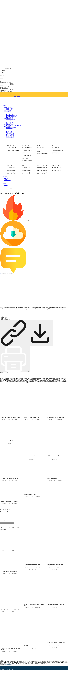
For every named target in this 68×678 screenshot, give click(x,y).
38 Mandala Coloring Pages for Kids (13, 150)
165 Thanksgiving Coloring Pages (57, 150)
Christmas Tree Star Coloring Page (9, 478)
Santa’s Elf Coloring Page (7, 440)
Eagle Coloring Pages (9, 131)
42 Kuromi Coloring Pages (26, 170)
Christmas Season (25, 144)
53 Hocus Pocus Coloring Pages (42, 172)
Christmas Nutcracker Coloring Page (55, 417)
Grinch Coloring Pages (10, 121)
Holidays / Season (55, 144)
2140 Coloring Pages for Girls (56, 168)
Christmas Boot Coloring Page (8, 548)
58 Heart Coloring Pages (11, 145)
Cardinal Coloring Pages (10, 135)
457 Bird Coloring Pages (11, 167)
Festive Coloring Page (52, 478)
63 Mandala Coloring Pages (11, 147)
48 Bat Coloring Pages (10, 165)
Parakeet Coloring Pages (10, 132)
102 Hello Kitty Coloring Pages (27, 168)
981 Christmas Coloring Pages (27, 147)
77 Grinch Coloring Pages (26, 152)
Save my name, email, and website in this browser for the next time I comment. (13, 527)
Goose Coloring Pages (9, 138)
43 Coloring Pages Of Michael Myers (43, 165)
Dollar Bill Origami (7, 180)
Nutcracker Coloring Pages (10, 123)
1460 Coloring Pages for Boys (56, 167)
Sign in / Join (5, 65)
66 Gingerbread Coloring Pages (27, 150)
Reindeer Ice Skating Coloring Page (55, 604)
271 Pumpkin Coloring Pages (41, 173)
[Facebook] (2, 375)
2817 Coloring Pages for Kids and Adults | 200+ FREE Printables (42, 149)
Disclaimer (4, 666)
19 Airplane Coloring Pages (41, 145)
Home (3, 101)
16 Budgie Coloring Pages (11, 170)
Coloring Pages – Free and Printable (14, 125)
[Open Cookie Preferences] (7, 677)
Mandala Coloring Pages (8, 107)
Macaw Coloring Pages (10, 137)
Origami (5, 179)
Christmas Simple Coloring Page (31, 417)
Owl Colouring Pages (9, 130)
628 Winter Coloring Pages (56, 153)
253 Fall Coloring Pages (55, 147)
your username (12, 76)
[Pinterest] (9, 375)
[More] (16, 375)
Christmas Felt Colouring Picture (9, 571)
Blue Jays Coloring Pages (10, 136)
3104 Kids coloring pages (41, 151)
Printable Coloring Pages (11, 116)
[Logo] (4, 98)
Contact (4, 72)
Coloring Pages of (8, 124)
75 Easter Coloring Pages (56, 145)
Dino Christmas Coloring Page (31, 455)
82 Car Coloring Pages (40, 147)
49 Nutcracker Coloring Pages (27, 153)
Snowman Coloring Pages (10, 119)
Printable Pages (11, 115)
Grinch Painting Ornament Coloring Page (11, 417)
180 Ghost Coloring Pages (41, 168)
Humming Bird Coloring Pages (11, 127)
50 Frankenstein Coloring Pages (42, 167)
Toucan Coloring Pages (10, 133)
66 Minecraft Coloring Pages (26, 173)
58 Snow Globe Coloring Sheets (27, 158)
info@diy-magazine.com (8, 664)
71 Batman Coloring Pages (26, 165)
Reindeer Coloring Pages (10, 122)
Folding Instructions (5, 176)
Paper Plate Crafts (7, 185)
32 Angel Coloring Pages (26, 145)
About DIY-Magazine (6, 68)
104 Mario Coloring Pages (26, 172)
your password (12, 77)
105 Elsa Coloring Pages (26, 167)
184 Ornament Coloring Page (56, 170)
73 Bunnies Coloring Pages (11, 172)
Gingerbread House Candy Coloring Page (11, 609)
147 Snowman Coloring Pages (27, 160)
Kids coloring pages (7, 111)
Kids (38, 144)
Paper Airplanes (6, 178)
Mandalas (9, 108)
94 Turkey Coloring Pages (56, 152)
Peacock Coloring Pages (10, 134)
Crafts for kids (4, 183)
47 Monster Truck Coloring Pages (42, 153)
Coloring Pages (4, 105)
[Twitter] (5, 375)
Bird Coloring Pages (7, 126)
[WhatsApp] (12, 375)
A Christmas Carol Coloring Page (54, 455)
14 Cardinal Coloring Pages (11, 173)
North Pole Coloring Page (30, 494)
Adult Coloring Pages (7, 110)
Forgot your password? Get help (5, 79)
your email (11, 83)
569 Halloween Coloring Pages (42, 170)
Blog (3, 70)
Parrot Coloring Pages (9, 128)
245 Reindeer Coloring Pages (26, 155)
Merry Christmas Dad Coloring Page (9, 501)
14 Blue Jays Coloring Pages (11, 168)
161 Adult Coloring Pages (56, 165)
